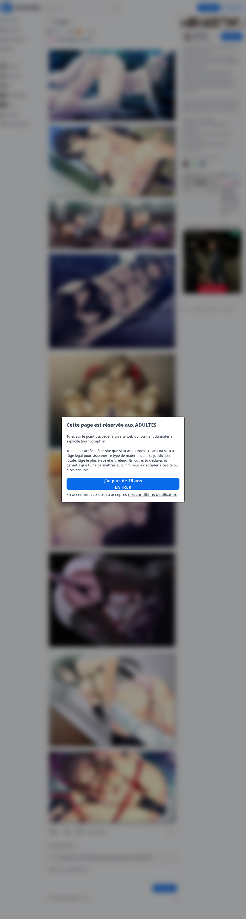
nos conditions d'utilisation (152, 494)
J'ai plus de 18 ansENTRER (123, 484)
